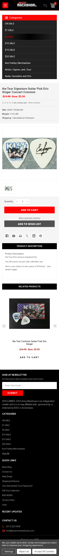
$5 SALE (9, 36)
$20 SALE (10, 56)
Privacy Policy (8, 500)
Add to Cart (29, 357)
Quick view (29, 313)
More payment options (29, 218)
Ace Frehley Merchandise (18, 63)
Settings (8, 551)
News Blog (7, 467)
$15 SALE (10, 50)
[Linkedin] (33, 236)
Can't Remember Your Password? (17, 486)
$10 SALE (10, 43)
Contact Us (7, 472)
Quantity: (8, 201)
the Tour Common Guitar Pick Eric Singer (29, 342)
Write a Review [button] (34, 103)
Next (55, 326)
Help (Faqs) (7, 476)
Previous (4, 326)
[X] (27, 236)
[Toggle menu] (5, 5)
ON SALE (9, 23)
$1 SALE (9, 30)
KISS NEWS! (7, 495)
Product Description (29, 246)
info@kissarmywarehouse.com (20, 531)
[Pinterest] (40, 236)
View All (5, 453)
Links (4, 505)
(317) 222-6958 (13, 526)
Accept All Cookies (44, 551)
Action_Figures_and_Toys (18, 69)
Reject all (24, 551)
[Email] (13, 236)
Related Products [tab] (30, 286)
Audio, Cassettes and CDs (18, 76)
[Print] (20, 236)
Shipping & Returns (10, 481)
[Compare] (47, 5)
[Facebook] (6, 236)
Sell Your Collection (10, 490)
